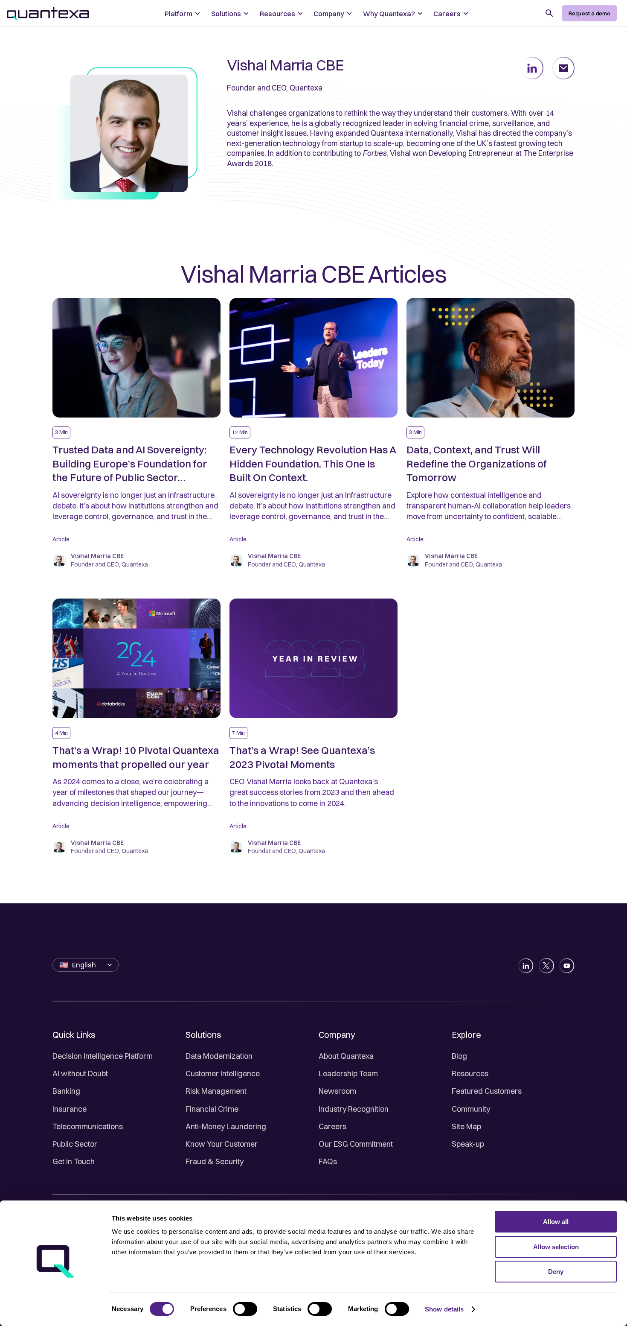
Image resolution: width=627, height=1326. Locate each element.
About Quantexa (346, 1056)
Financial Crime (212, 1109)
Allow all (556, 1221)
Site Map (466, 1126)
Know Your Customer (222, 1144)
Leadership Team (348, 1073)
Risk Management (216, 1091)
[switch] (245, 1309)
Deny (555, 1271)
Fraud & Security (215, 1161)
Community (471, 1109)
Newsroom (337, 1091)
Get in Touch (73, 1161)
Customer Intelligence (223, 1073)
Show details (444, 1309)
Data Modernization (219, 1056)
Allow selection (556, 1246)
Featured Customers (487, 1091)
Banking (66, 1091)
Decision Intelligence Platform (102, 1056)
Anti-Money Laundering (226, 1126)
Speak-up (468, 1144)
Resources (470, 1073)
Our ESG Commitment (356, 1144)
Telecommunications (87, 1126)
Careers (332, 1126)
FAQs (328, 1161)
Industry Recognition (354, 1109)
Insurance (69, 1109)
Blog (459, 1056)
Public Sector (74, 1144)
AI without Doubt (80, 1073)
